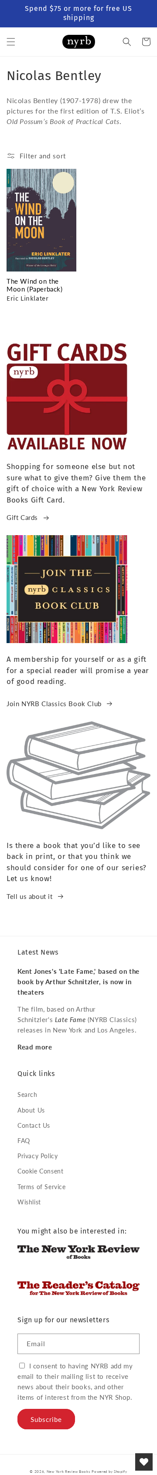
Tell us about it (30, 896)
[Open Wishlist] (144, 1462)
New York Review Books (68, 1471)
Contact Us (33, 1125)
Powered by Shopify (109, 1471)
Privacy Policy (37, 1156)
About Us (31, 1110)
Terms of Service (41, 1186)
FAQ (23, 1140)
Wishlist (29, 1202)
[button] (10, 41)
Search (27, 1094)
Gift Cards (22, 517)
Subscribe (46, 1419)
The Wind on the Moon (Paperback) (35, 285)
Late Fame (70, 1019)
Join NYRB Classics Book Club (54, 703)
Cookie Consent (40, 1171)
